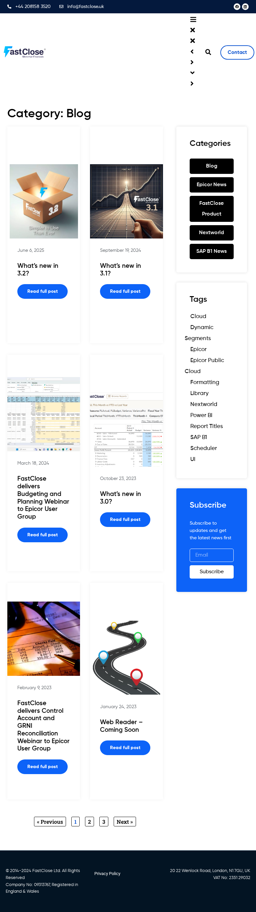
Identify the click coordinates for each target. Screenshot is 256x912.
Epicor (198, 349)
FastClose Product (211, 209)
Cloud (198, 316)
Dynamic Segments (199, 333)
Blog (211, 166)
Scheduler (203, 448)
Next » (125, 821)
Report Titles (206, 426)
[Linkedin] (245, 6)
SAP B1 (198, 437)
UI (192, 459)
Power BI (201, 415)
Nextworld (211, 232)
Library (199, 393)
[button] (208, 52)
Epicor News (211, 185)
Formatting (204, 382)
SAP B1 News (211, 251)
